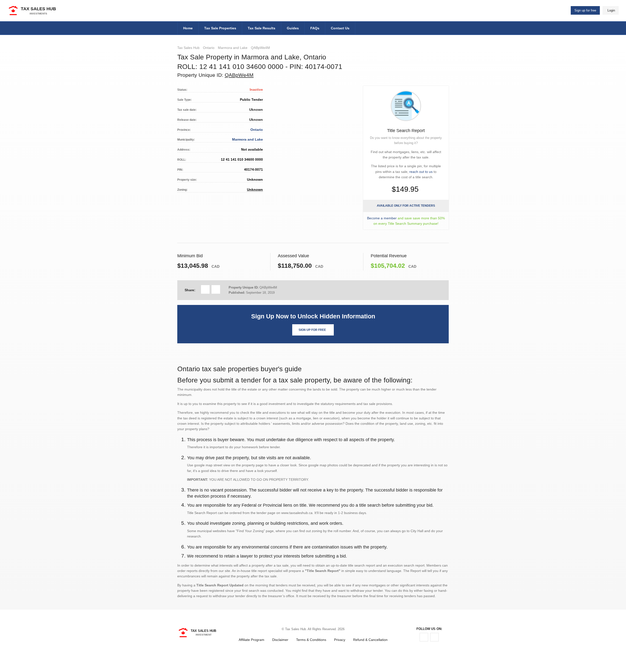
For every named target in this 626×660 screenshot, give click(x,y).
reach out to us (421, 172)
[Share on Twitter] (216, 289)
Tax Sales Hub (188, 48)
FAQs (314, 28)
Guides (293, 28)
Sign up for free (585, 10)
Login (611, 10)
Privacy (339, 640)
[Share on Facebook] (205, 289)
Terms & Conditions (311, 640)
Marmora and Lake (232, 48)
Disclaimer (280, 640)
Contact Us (340, 28)
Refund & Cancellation (370, 640)
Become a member (382, 218)
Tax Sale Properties (220, 28)
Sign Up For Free (312, 330)
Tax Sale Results (261, 28)
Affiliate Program (251, 640)
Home (188, 28)
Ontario (208, 48)
